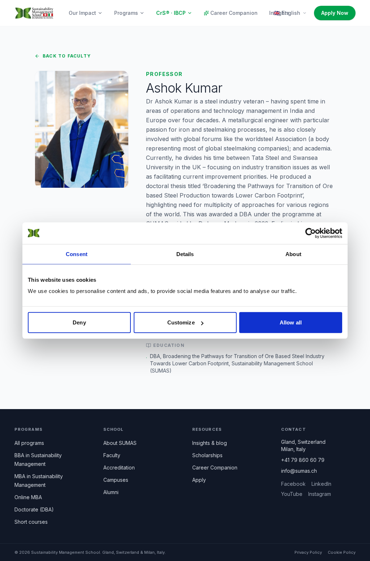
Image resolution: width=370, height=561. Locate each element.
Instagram (319, 494)
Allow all (291, 322)
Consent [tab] (76, 254)
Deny (79, 322)
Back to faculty (67, 56)
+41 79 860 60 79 (302, 460)
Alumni (111, 492)
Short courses (31, 522)
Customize (181, 322)
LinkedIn (321, 484)
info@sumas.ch (299, 471)
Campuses (115, 480)
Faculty (111, 455)
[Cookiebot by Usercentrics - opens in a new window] (310, 233)
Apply (199, 480)
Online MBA (28, 497)
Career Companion (234, 13)
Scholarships (207, 455)
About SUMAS (120, 443)
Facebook (293, 484)
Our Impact (82, 13)
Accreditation (119, 467)
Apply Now (334, 13)
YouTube (291, 494)
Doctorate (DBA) (34, 509)
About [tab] (293, 254)
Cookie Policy (342, 552)
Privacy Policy (308, 552)
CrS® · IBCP (171, 13)
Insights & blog (209, 443)
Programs (126, 13)
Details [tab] (185, 254)
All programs (29, 443)
